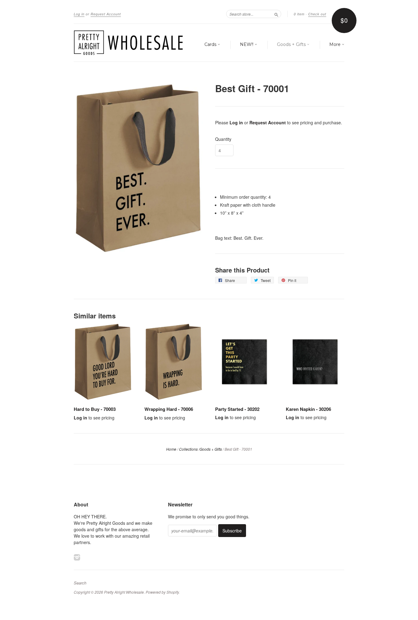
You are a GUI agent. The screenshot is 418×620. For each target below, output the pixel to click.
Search (80, 583)
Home (171, 449)
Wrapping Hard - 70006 (168, 409)
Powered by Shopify (162, 592)
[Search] (276, 14)
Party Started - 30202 (237, 409)
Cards (211, 44)
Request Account (106, 14)
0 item (299, 14)
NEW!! (247, 44)
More (335, 44)
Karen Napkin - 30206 (308, 409)
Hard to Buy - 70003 (95, 409)
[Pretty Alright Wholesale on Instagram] (77, 557)
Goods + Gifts (292, 44)
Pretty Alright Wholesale (124, 592)
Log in (79, 14)
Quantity (223, 139)
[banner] (130, 42)
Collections (188, 449)
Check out (317, 14)
